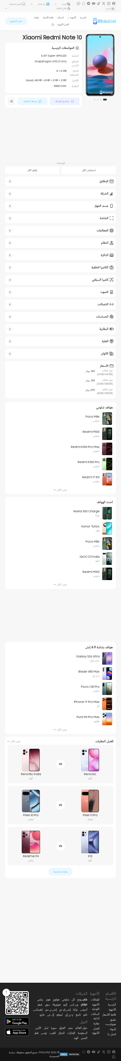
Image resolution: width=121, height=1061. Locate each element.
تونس (44, 1033)
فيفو (40, 1004)
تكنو (85, 1014)
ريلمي (40, 999)
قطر (36, 1033)
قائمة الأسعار (48, 17)
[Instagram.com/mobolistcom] (109, 3)
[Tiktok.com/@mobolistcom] (98, 3)
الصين (84, 1038)
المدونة (108, 8)
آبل (73, 999)
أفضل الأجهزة (63, 24)
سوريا (54, 1028)
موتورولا (56, 1004)
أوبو (65, 1004)
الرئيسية (83, 17)
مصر (70, 1028)
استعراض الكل (89, 170)
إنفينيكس (38, 1009)
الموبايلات (95, 999)
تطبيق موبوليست (110, 1022)
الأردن (38, 1028)
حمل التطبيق (16, 21)
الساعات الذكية (95, 1016)
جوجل (84, 1004)
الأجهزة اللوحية (95, 1007)
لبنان (46, 1028)
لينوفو (60, 1014)
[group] (100, 65)
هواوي (56, 999)
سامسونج (82, 999)
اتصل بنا (112, 1034)
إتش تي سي (51, 1009)
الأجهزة (112, 1009)
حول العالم (81, 1028)
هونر (48, 999)
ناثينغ (78, 1014)
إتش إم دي (65, 1009)
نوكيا (75, 1009)
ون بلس (74, 1004)
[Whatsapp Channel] (78, 3)
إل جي (50, 1014)
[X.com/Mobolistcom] (103, 3)
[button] (105, 99)
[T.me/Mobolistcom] (88, 3)
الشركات (60, 17)
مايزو (42, 1014)
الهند (76, 1038)
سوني (47, 1004)
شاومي (65, 999)
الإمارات (71, 1033)
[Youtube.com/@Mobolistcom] (93, 3)
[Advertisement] (60, 134)
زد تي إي (69, 1014)
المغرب (52, 1033)
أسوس (83, 1009)
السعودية (82, 1033)
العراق (62, 1028)
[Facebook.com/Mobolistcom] (114, 3)
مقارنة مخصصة (60, 871)
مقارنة (36, 17)
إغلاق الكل (32, 170)
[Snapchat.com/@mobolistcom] (83, 3)
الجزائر (61, 1033)
